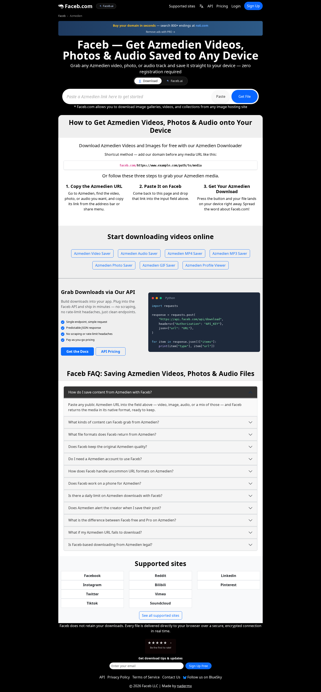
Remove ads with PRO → (160, 32)
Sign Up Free (198, 666)
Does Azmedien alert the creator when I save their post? (114, 507)
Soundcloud (160, 603)
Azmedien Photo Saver (114, 265)
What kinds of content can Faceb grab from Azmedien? (113, 422)
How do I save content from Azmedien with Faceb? (110, 392)
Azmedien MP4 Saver (185, 253)
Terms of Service (146, 677)
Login (236, 6)
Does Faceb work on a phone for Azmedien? (104, 483)
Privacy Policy (118, 677)
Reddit (160, 575)
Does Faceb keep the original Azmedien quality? (107, 446)
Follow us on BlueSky (204, 677)
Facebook (92, 575)
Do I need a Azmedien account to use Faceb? (105, 458)
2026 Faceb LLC (145, 685)
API (210, 6)
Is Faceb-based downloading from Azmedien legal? (110, 544)
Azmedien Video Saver (92, 253)
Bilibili (160, 584)
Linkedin (228, 575)
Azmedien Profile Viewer (205, 265)
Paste (220, 96)
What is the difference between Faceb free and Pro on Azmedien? (122, 520)
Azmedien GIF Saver (159, 265)
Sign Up (253, 5)
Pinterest (228, 584)
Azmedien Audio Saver (139, 253)
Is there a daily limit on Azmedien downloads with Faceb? (115, 495)
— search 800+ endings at (160, 25)
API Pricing (110, 351)
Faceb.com (78, 6)
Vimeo (160, 594)
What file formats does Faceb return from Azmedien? (112, 434)
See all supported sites (160, 615)
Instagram (92, 584)
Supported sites (182, 6)
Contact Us (171, 677)
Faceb (62, 16)
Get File (244, 96)
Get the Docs (77, 351)
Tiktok (92, 603)
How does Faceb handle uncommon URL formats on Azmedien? (120, 471)
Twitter (92, 594)
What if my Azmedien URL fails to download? (105, 532)
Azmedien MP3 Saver (229, 253)
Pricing (222, 6)
